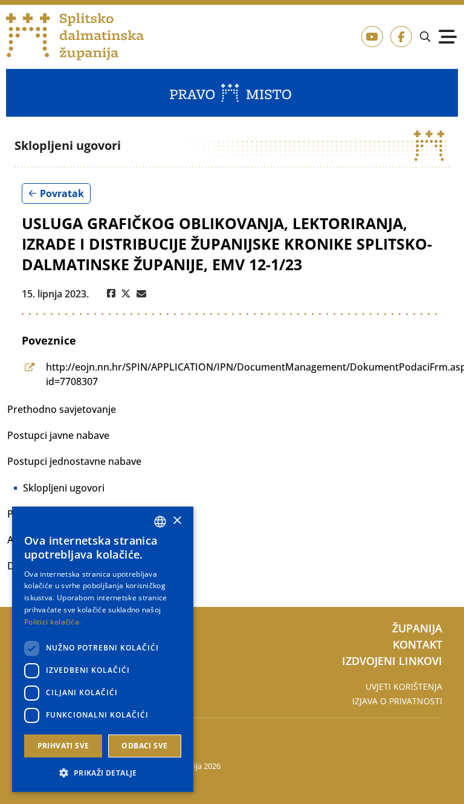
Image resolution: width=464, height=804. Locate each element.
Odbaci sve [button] (144, 746)
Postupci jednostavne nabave (74, 461)
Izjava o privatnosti (397, 701)
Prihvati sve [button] (63, 746)
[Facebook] (111, 293)
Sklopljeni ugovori (64, 487)
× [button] (176, 520)
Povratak (62, 193)
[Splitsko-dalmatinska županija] (75, 37)
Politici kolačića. (52, 622)
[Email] (141, 293)
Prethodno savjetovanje (61, 409)
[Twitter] (125, 293)
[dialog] (102, 649)
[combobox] (160, 522)
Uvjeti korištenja (404, 686)
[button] (102, 772)
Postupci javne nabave (58, 435)
